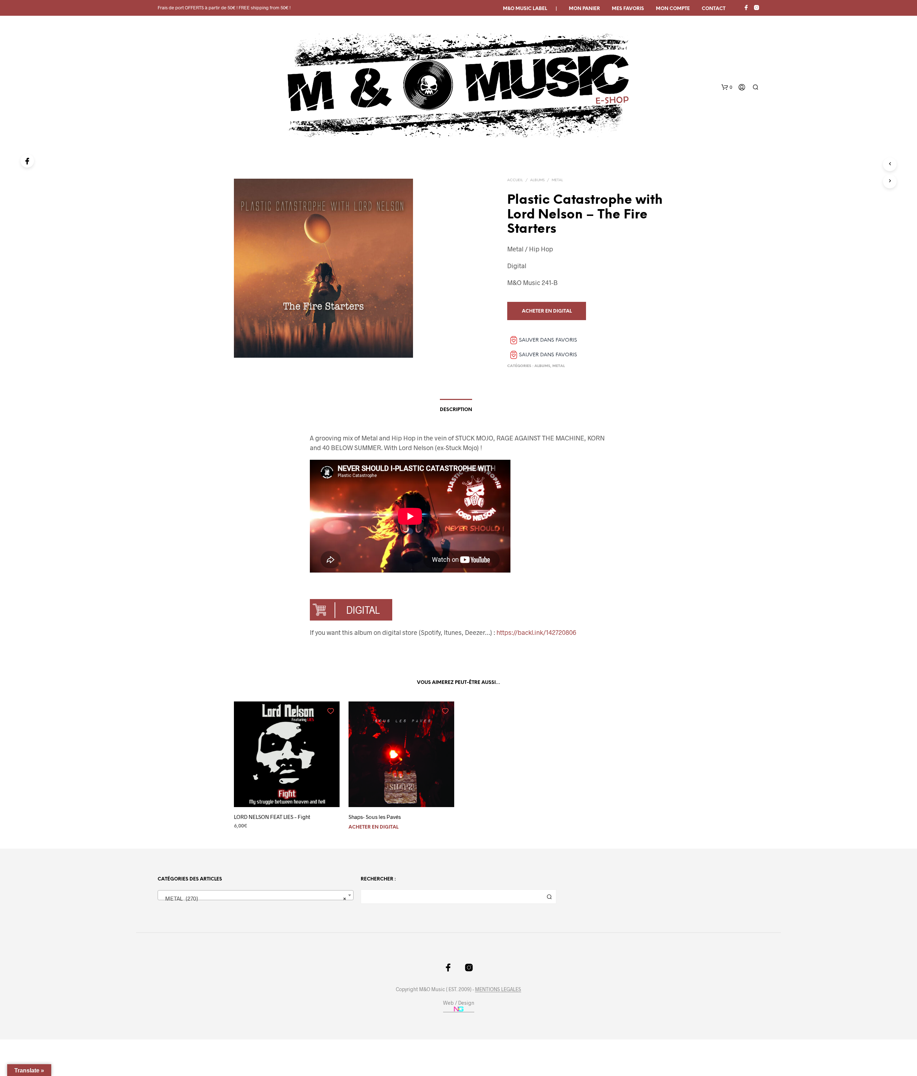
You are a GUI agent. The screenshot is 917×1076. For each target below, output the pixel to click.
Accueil (515, 180)
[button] (726, 87)
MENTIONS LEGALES (498, 989)
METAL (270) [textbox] (253, 898)
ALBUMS (537, 180)
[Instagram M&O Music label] (756, 7)
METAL (557, 180)
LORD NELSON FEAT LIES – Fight (272, 817)
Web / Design (458, 1003)
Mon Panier (584, 8)
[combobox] (256, 895)
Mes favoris (628, 8)
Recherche (549, 896)
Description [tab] (456, 409)
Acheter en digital (547, 311)
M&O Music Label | (530, 8)
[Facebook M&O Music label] (746, 7)
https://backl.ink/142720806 (536, 632)
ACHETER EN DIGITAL (373, 827)
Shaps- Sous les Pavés (375, 817)
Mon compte (673, 8)
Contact (713, 8)
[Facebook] (27, 161)
